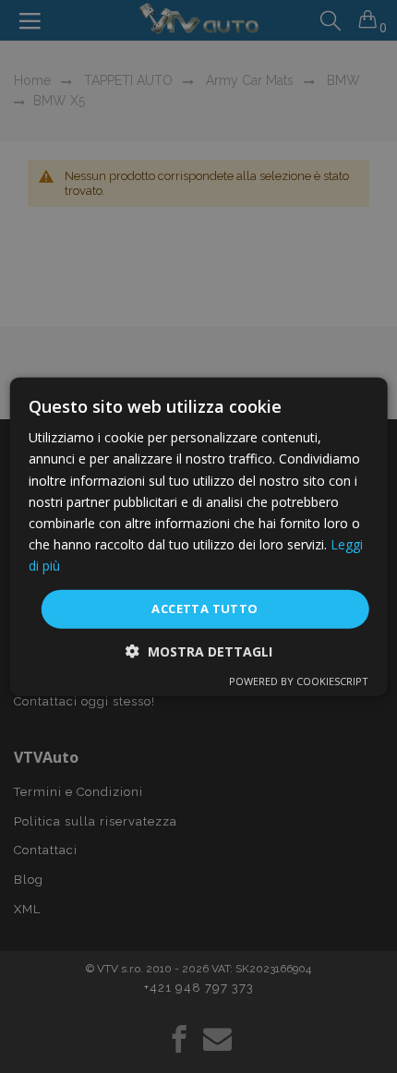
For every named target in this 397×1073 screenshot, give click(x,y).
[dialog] (199, 537)
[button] (199, 650)
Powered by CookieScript (298, 680)
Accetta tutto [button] (204, 608)
